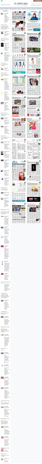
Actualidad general (13, 8)
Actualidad (7, 8)
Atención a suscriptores (37, 3)
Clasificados (24, 8)
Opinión (19, 8)
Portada (2, 8)
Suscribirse (33, 5)
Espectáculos (39, 8)
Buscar (8, 4)
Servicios (29, 8)
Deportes (33, 8)
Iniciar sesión (38, 5)
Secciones (4, 4)
